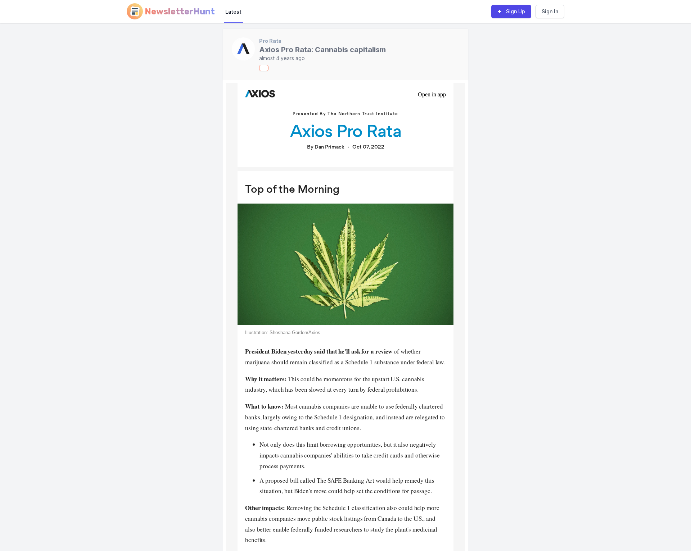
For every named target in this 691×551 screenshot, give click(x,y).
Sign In (550, 11)
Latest (233, 12)
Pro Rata (270, 41)
